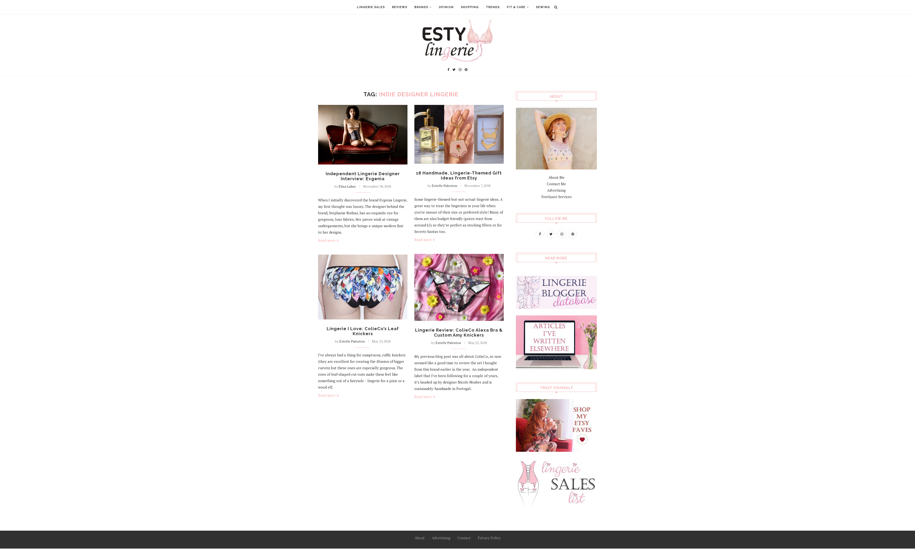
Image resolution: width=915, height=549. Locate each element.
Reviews (399, 7)
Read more (327, 240)
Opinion (446, 7)
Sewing (543, 7)
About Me (556, 177)
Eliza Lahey (347, 186)
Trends (493, 7)
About (420, 537)
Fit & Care (516, 7)
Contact (464, 537)
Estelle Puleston (444, 185)
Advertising (556, 190)
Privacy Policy (489, 537)
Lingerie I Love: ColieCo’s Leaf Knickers (363, 331)
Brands (421, 7)
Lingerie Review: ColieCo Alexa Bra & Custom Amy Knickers (459, 333)
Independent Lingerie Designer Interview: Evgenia (363, 176)
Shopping (470, 7)
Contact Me (556, 183)
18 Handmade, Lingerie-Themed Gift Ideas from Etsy (459, 175)
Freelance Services (556, 196)
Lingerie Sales (371, 7)
